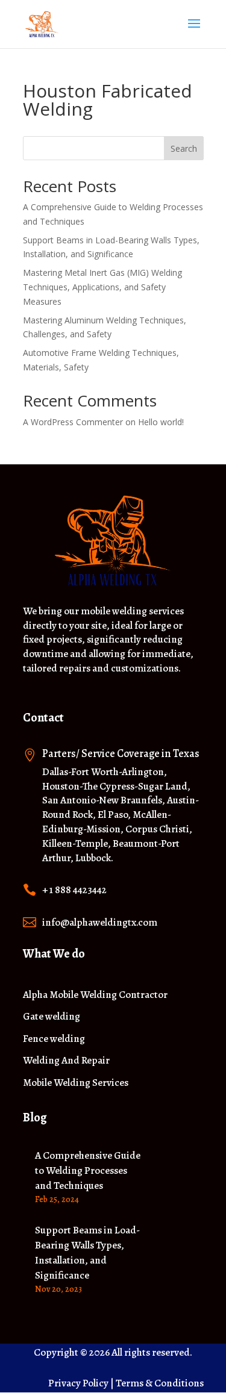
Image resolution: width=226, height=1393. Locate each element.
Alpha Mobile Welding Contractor (95, 995)
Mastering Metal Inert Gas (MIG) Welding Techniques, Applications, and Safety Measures (102, 287)
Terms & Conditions (160, 1383)
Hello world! (161, 422)
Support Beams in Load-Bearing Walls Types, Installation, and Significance (87, 1252)
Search (184, 148)
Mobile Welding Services (75, 1083)
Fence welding (54, 1039)
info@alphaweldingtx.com (99, 922)
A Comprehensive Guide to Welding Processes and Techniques (87, 1170)
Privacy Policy (78, 1383)
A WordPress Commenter (73, 422)
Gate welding (51, 1017)
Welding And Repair (66, 1061)
